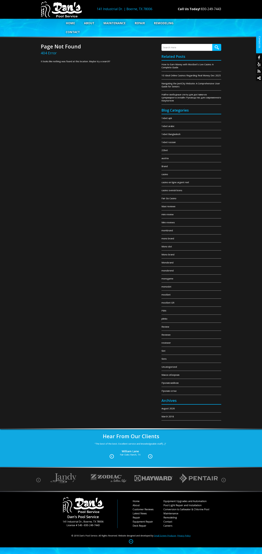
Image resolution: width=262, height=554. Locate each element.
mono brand (167, 238)
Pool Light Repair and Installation (182, 505)
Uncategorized (169, 366)
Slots (164, 358)
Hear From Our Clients (131, 436)
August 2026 (168, 408)
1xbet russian (168, 142)
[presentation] (38, 480)
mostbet (166, 294)
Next (150, 456)
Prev (112, 456)
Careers (167, 525)
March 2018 (167, 416)
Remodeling (164, 23)
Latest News (140, 513)
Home (70, 23)
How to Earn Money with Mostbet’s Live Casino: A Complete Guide (187, 66)
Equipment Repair (143, 521)
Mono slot (166, 246)
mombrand (167, 230)
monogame (167, 278)
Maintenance (114, 23)
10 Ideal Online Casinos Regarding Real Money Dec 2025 (191, 75)
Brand (164, 166)
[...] (185, 447)
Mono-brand (167, 254)
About (89, 23)
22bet (164, 150)
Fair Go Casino (168, 198)
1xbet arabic (168, 126)
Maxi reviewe (168, 206)
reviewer (166, 342)
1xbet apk (166, 118)
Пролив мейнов (170, 382)
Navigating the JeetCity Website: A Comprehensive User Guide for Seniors (190, 85)
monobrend (167, 270)
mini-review (167, 214)
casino (164, 174)
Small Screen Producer (165, 535)
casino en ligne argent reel (175, 182)
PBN (163, 310)
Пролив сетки (168, 390)
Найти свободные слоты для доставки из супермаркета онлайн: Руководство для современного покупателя (191, 97)
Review (165, 326)
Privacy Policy (184, 535)
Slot (163, 350)
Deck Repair (139, 525)
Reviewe (166, 334)
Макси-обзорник (170, 374)
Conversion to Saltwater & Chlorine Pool (186, 509)
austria (165, 158)
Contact (73, 32)
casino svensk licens (171, 190)
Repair (140, 23)
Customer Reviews (143, 509)
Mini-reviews (168, 222)
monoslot (166, 286)
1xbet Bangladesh (170, 134)
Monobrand (167, 262)
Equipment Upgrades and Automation (185, 501)
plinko (164, 318)
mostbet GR (167, 302)
